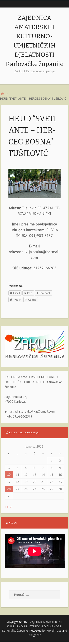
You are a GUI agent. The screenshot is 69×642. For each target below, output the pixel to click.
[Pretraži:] (34, 594)
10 (9, 475)
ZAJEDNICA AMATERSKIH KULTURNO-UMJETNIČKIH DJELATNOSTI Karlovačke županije (33, 626)
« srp (8, 506)
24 (9, 489)
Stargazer (34, 635)
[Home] (2, 93)
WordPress (54, 630)
